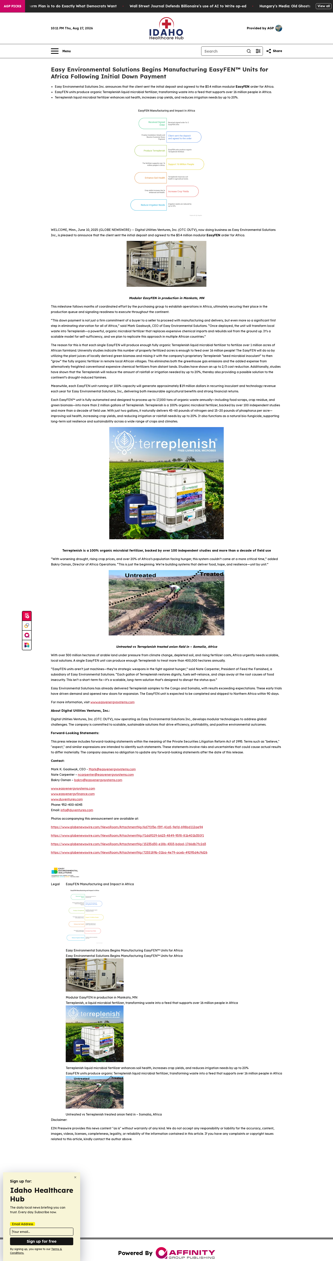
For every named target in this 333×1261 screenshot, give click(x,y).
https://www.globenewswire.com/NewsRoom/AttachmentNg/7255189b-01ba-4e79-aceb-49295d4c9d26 (129, 852)
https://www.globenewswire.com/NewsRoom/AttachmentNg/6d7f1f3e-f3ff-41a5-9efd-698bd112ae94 (127, 827)
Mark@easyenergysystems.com (112, 769)
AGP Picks (12, 6)
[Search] (248, 51)
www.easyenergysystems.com (112, 702)
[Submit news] (26, 616)
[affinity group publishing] (26, 635)
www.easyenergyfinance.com (73, 794)
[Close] (75, 1177)
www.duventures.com (67, 799)
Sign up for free (41, 1241)
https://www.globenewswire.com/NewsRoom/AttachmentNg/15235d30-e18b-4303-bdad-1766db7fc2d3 (128, 844)
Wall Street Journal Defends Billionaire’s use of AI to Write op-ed (188, 6)
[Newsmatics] (26, 645)
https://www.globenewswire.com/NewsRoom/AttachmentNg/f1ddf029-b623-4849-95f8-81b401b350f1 (127, 835)
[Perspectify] (26, 626)
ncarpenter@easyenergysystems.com (106, 774)
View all (324, 6)
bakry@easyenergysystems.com (98, 780)
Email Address (22, 1224)
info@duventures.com (77, 810)
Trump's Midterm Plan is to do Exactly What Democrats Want (62, 6)
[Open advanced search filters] (258, 51)
